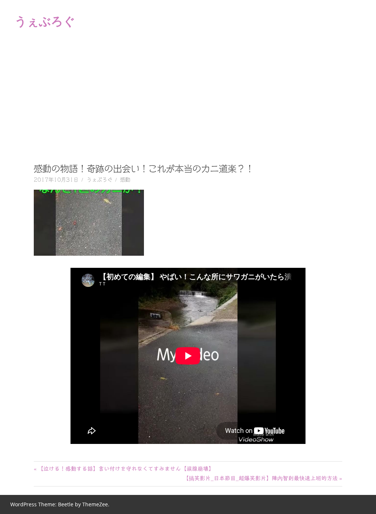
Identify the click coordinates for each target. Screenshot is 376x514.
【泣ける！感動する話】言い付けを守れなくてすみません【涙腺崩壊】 (125, 468)
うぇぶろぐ (45, 21)
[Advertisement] (188, 96)
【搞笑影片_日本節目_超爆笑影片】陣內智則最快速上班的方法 (260, 478)
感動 (125, 179)
